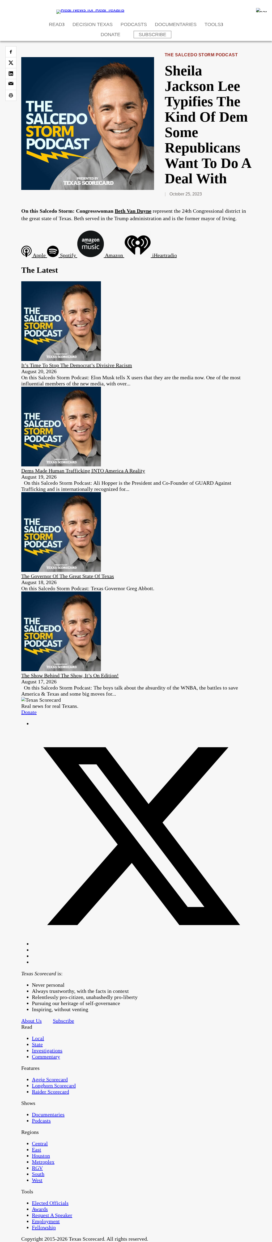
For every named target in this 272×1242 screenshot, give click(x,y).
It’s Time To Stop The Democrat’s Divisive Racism (76, 365)
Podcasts (134, 24)
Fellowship (44, 1227)
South (38, 1174)
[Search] (261, 10)
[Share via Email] (11, 84)
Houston (41, 1156)
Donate (110, 34)
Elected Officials (50, 1203)
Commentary (46, 1057)
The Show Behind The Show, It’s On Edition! (70, 675)
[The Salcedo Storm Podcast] (87, 188)
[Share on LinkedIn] (11, 73)
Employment (46, 1221)
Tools (213, 24)
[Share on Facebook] (11, 51)
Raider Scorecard (50, 1092)
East (36, 1149)
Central (40, 1143)
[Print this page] (11, 95)
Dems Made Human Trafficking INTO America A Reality (83, 471)
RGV (37, 1168)
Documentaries (176, 24)
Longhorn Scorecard (54, 1085)
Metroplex (43, 1162)
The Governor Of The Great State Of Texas (67, 576)
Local (38, 1038)
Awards (40, 1209)
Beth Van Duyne (133, 211)
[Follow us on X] (141, 944)
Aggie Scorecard (50, 1079)
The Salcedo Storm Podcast (201, 55)
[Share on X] (11, 62)
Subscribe (152, 34)
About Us (31, 1021)
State (37, 1044)
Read (55, 24)
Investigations (47, 1050)
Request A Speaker (52, 1215)
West (37, 1180)
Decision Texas (93, 24)
